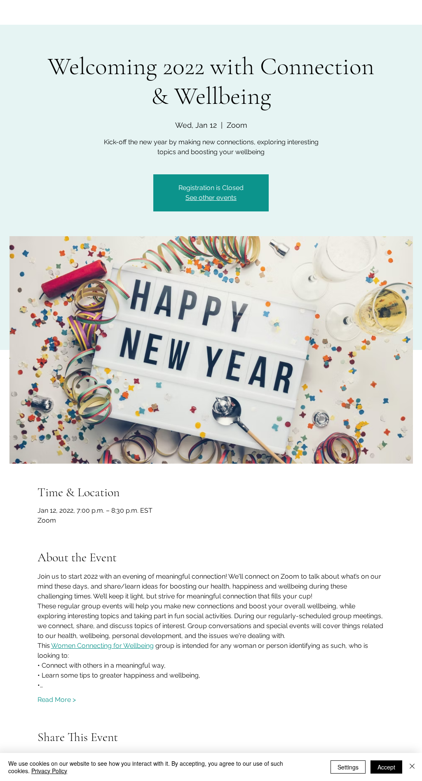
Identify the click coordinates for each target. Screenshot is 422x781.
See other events (211, 198)
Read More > (57, 700)
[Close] (412, 767)
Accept (386, 767)
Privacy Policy (49, 771)
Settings (348, 767)
